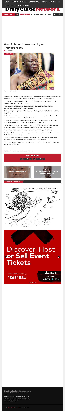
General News (25, 14)
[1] (29, 282)
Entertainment (34, 2)
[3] (32, 282)
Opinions (26, 5)
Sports (44, 2)
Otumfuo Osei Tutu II (27, 151)
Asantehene (10, 151)
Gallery (52, 2)
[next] (59, 257)
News (7, 2)
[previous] (6, 257)
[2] (30, 282)
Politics (15, 2)
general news (17, 151)
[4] (34, 282)
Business (23, 2)
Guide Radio (9, 5)
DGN (18, 5)
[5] (35, 282)
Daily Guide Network (13, 407)
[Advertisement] (32, 29)
